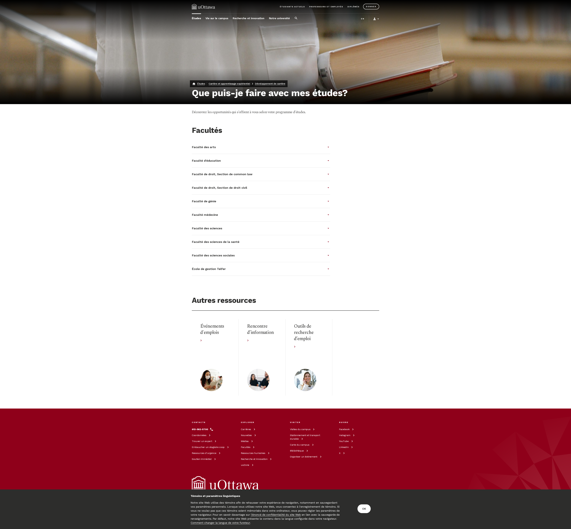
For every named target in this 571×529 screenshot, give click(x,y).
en (362, 19)
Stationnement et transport (305, 437)
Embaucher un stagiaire (208, 447)
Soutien (202, 459)
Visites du (300, 429)
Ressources (204, 453)
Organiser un (303, 456)
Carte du (299, 444)
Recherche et (254, 459)
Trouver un (202, 441)
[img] (203, 7)
